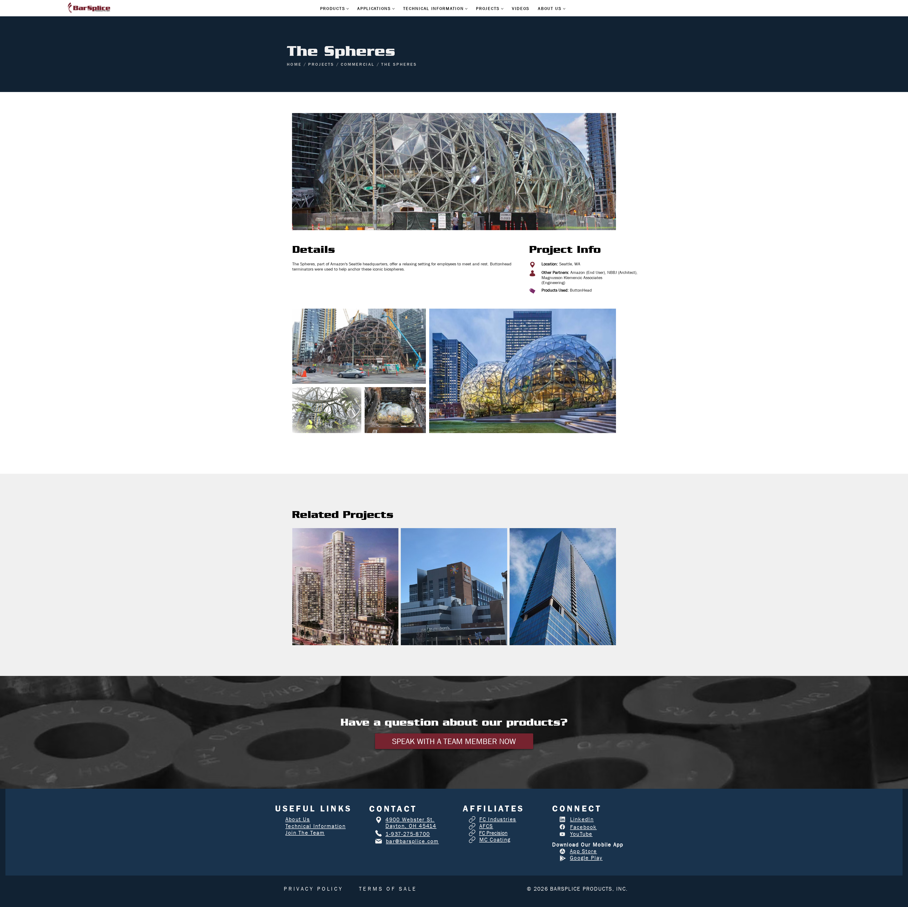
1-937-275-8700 (407, 834)
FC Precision (493, 833)
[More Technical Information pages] (466, 9)
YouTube (581, 834)
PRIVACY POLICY (313, 888)
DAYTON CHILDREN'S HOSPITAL (454, 581)
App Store (583, 851)
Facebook (583, 827)
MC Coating (495, 839)
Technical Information (315, 826)
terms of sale (388, 888)
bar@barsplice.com (412, 841)
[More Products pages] (347, 9)
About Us (297, 819)
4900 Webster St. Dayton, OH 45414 (410, 822)
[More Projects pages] (502, 9)
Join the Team (305, 832)
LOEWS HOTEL (562, 581)
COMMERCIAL (345, 598)
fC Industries (497, 819)
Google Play (586, 857)
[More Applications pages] (393, 9)
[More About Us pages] (564, 9)
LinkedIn (582, 819)
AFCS (486, 826)
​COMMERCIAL (454, 603)
